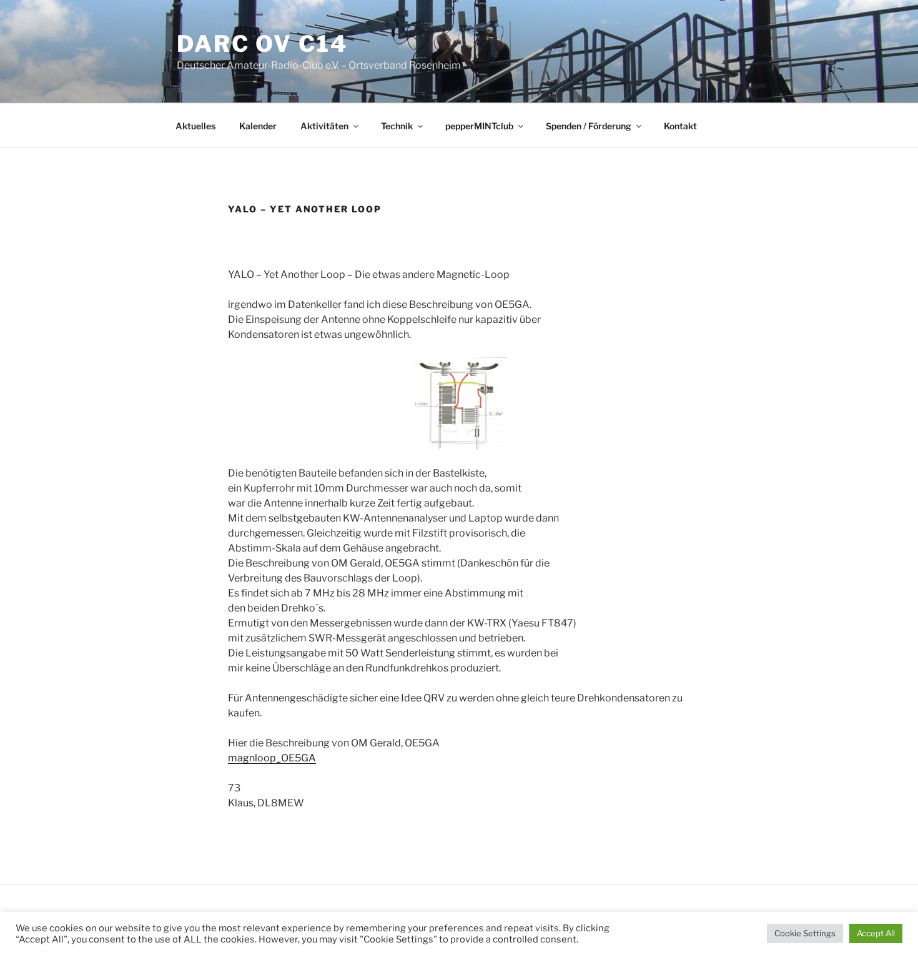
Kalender (258, 126)
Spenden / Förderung (588, 126)
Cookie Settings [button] (805, 933)
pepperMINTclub (479, 126)
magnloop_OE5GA (272, 758)
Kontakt (680, 126)
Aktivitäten (324, 126)
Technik (397, 126)
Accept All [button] (876, 933)
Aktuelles (195, 126)
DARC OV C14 (262, 43)
